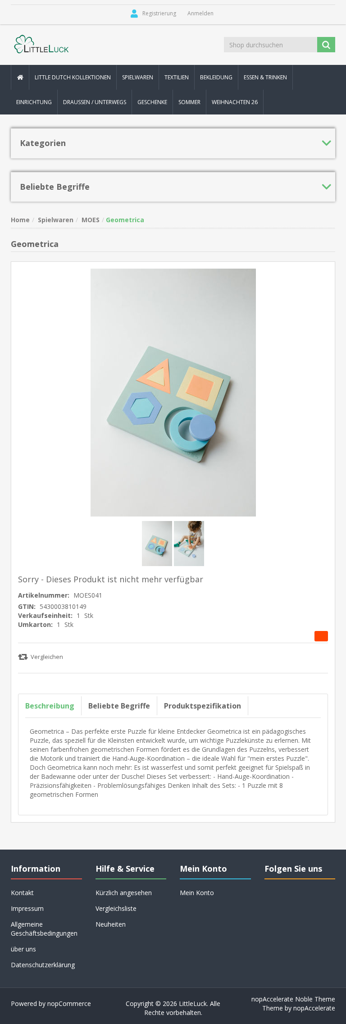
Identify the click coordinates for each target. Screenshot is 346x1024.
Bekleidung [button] (216, 77)
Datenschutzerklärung (43, 964)
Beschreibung (49, 706)
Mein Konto (197, 892)
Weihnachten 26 (235, 102)
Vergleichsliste (116, 908)
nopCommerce (69, 1003)
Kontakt (22, 892)
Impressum (27, 908)
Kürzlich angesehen (124, 892)
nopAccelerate (314, 1008)
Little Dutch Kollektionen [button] (73, 77)
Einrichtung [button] (34, 102)
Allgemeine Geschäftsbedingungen (44, 928)
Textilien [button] (176, 77)
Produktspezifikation (202, 706)
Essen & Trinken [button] (265, 77)
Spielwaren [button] (137, 77)
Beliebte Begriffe (119, 706)
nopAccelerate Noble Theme (293, 999)
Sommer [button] (189, 102)
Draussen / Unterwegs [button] (94, 102)
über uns (23, 949)
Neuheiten (111, 924)
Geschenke (152, 102)
